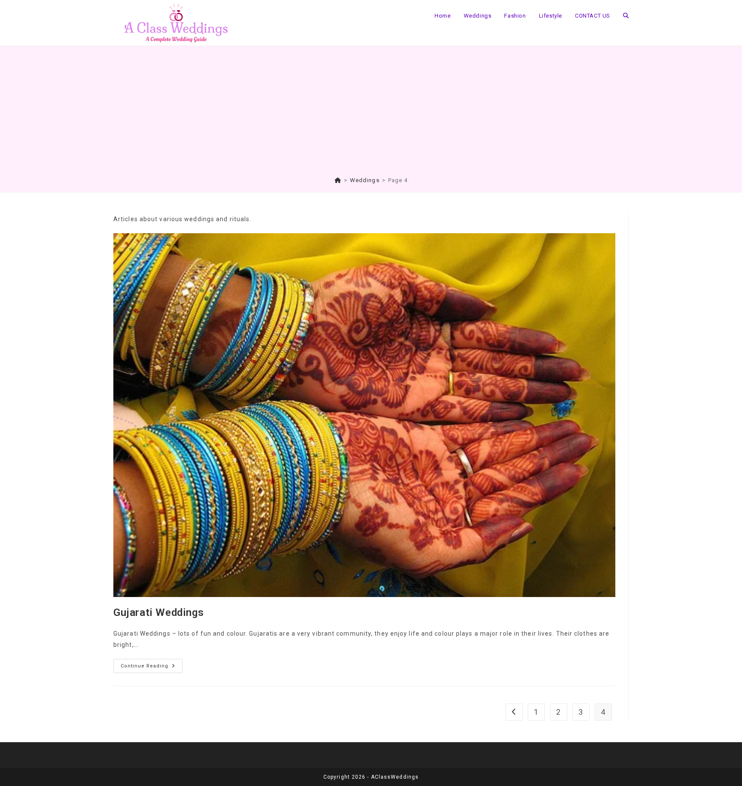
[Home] (338, 180)
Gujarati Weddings (158, 612)
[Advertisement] (371, 112)
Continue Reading (151, 668)
